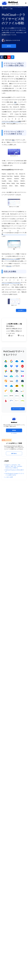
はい (12, 335)
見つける (8, 266)
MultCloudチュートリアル (11, 7)
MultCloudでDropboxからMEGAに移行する (14, 470)
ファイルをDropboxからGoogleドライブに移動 (14, 233)
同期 (15, 102)
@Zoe (10, 40)
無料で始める (14, 453)
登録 (13, 140)
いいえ (22, 335)
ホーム (4, 7)
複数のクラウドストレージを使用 (11, 259)
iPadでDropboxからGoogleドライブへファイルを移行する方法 (14, 474)
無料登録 (9, 46)
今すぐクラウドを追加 (17, 408)
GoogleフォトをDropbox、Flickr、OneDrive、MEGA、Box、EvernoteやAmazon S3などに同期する (13, 466)
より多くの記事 (9, 477)
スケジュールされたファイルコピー (11, 282)
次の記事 (20, 310)
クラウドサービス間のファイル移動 (11, 121)
